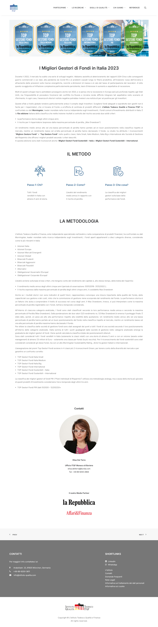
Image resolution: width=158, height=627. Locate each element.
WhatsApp (112, 564)
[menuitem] (61, 7)
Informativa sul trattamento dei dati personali (124, 583)
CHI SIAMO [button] (118, 8)
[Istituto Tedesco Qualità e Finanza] (13, 7)
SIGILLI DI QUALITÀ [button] (98, 8)
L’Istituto (109, 570)
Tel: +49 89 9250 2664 (79, 472)
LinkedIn (111, 561)
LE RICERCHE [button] (78, 8)
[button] (146, 7)
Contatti (108, 573)
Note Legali (110, 580)
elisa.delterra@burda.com (79, 468)
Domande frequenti (113, 576)
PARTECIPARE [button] (59, 8)
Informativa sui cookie (115, 586)
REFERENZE (134, 8)
